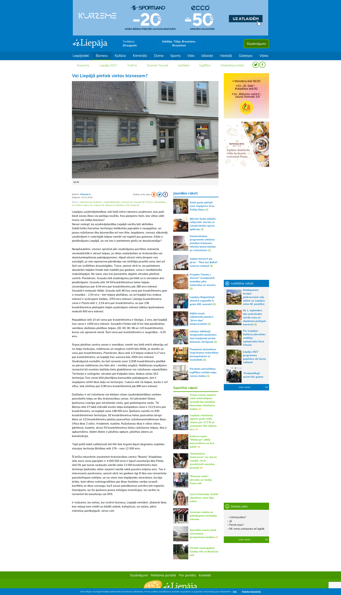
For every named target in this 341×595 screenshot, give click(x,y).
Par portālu (187, 575)
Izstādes (183, 65)
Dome (158, 55)
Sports (175, 55)
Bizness (102, 55)
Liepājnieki (81, 55)
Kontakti (205, 575)
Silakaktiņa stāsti (232, 65)
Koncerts (83, 65)
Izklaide (207, 55)
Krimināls (140, 55)
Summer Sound (157, 65)
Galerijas (246, 55)
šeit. (235, 591)
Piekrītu (246, 591)
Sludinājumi (256, 43)
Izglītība (204, 65)
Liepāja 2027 (108, 65)
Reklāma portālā (163, 575)
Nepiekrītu (255, 591)
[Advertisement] (120, 540)
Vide (190, 55)
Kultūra (120, 55)
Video (263, 55)
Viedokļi (226, 55)
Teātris (132, 65)
